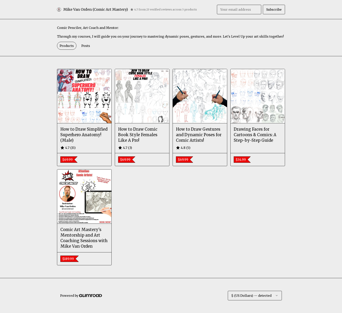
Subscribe (274, 9)
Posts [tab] (85, 46)
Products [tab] (67, 46)
